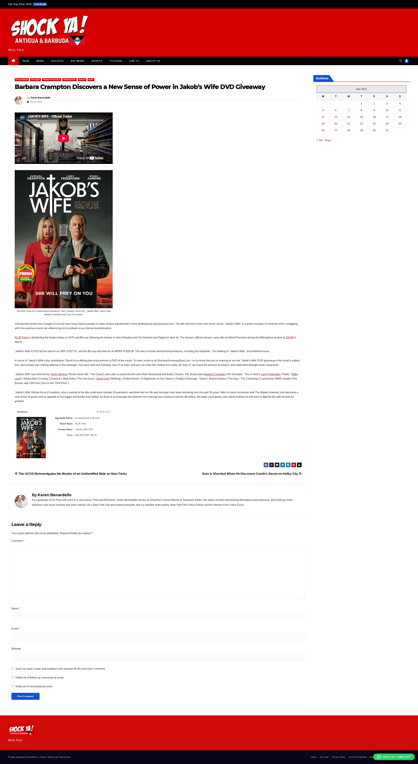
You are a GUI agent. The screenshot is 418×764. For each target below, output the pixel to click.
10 (387, 110)
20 (335, 123)
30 (374, 130)
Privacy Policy (339, 757)
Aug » (328, 140)
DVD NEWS (35, 79)
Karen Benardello (41, 97)
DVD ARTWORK (22, 79)
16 (374, 117)
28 (348, 130)
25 (399, 123)
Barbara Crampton (214, 374)
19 (323, 123)
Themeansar (64, 757)
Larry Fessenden (271, 374)
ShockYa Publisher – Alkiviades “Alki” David (369, 757)
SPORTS (96, 60)
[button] (400, 60)
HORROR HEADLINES (51, 79)
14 (348, 117)
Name (15, 608)
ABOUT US (153, 60)
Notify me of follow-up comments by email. (40, 677)
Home (314, 757)
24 (387, 123)
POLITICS (57, 60)
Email (15, 628)
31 (387, 130)
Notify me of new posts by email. (34, 686)
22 (361, 123)
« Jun (320, 140)
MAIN (25, 60)
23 (374, 123)
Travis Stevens (58, 374)
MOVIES (82, 79)
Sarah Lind (102, 378)
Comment (17, 540)
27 (335, 130)
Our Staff (324, 757)
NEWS (40, 60)
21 (348, 123)
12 (323, 117)
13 (335, 117)
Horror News (69, 79)
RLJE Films (21, 337)
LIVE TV (134, 60)
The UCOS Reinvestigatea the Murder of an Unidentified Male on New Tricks (72, 473)
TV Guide (116, 60)
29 (361, 130)
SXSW (289, 337)
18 (399, 117)
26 (323, 130)
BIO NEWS (77, 60)
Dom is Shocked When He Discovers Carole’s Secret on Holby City (250, 473)
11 (400, 110)
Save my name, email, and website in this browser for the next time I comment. (60, 668)
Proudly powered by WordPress (23, 757)
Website (16, 648)
